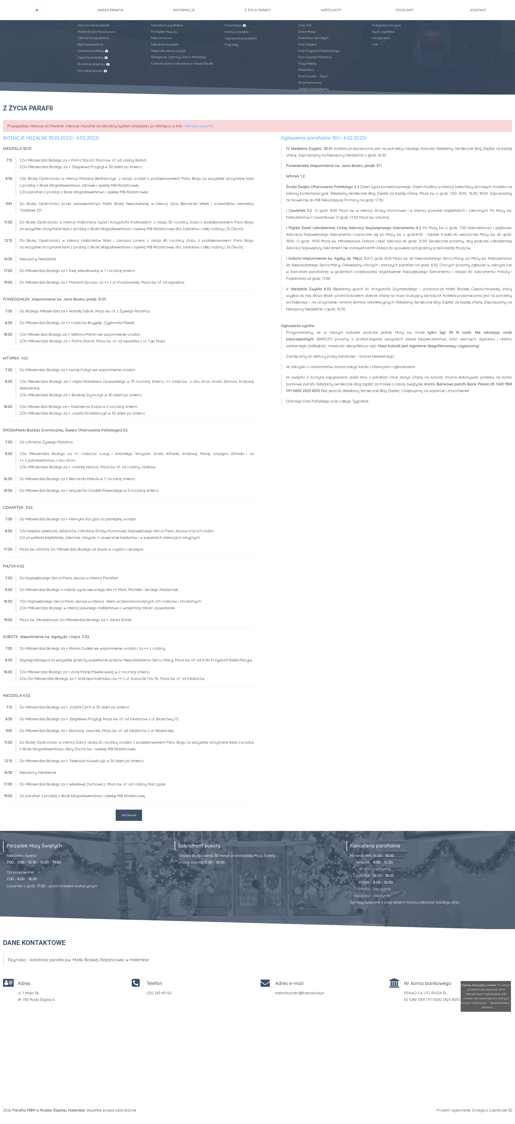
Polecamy (404, 10)
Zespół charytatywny (313, 89)
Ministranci (306, 70)
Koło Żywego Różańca (314, 57)
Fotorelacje (233, 25)
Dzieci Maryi (306, 32)
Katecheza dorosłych (313, 38)
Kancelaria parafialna (167, 25)
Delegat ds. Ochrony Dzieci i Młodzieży (178, 57)
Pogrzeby (232, 44)
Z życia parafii (257, 10)
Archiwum (129, 815)
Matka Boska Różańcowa (96, 32)
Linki (375, 44)
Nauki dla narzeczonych (168, 51)
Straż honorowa (310, 82)
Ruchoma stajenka (92, 64)
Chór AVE (305, 25)
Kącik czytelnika (383, 32)
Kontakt (478, 10)
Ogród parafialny (91, 57)
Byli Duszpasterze (90, 44)
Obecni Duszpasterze (93, 38)
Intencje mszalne (237, 32)
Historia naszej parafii (93, 25)
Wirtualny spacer (90, 71)
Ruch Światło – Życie (313, 76)
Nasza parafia (110, 10)
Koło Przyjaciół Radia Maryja (319, 51)
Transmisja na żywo (386, 25)
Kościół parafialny (91, 51)
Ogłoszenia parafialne (241, 38)
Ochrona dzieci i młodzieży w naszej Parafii (182, 63)
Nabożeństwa (161, 38)
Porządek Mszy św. (164, 32)
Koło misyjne (307, 44)
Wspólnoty (331, 10)
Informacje (184, 10)
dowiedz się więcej (500, 1003)
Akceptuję (487, 1007)
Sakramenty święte (165, 44)
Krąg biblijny (307, 63)
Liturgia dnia (381, 38)
